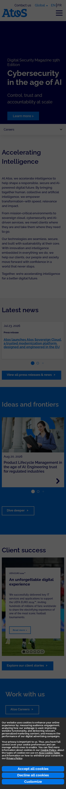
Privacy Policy (14, 758)
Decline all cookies (33, 775)
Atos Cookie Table (49, 752)
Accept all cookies (33, 769)
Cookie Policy (48, 750)
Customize (33, 781)
